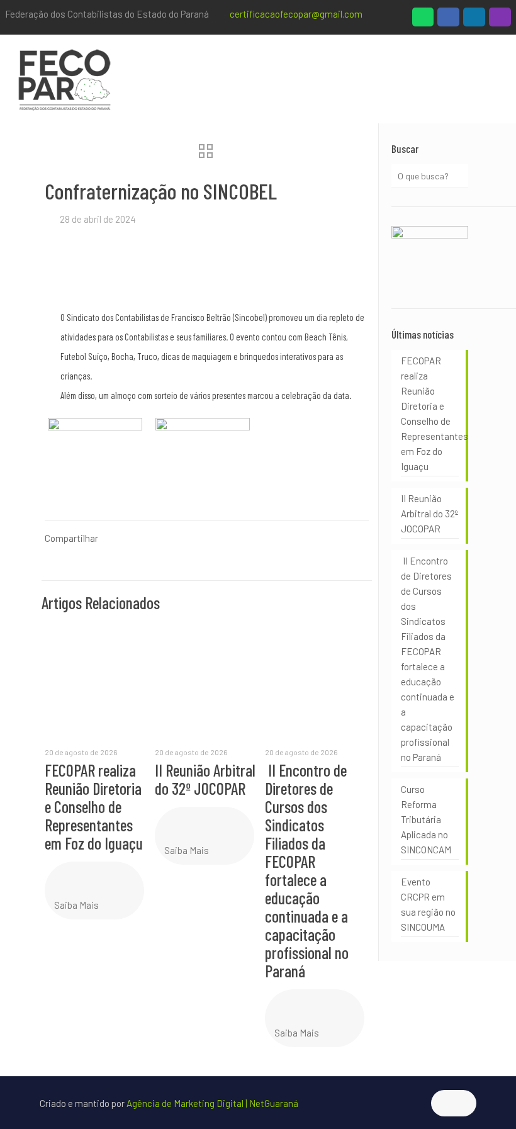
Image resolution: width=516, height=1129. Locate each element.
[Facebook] (448, 20)
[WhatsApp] (423, 20)
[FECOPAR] (64, 79)
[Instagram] (500, 20)
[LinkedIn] (474, 20)
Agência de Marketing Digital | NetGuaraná (212, 1103)
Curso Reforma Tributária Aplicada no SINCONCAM (426, 819)
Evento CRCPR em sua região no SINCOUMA (428, 904)
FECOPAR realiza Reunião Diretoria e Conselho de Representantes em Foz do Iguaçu (94, 806)
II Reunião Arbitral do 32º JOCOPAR (205, 779)
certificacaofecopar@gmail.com (296, 14)
